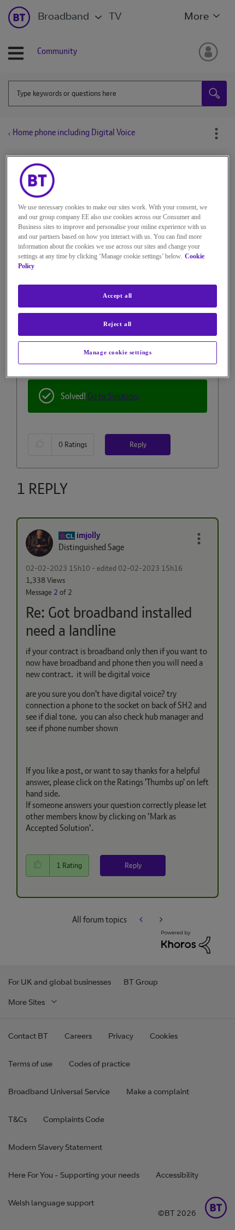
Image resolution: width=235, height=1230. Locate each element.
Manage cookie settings (118, 352)
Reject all (117, 324)
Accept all (117, 295)
